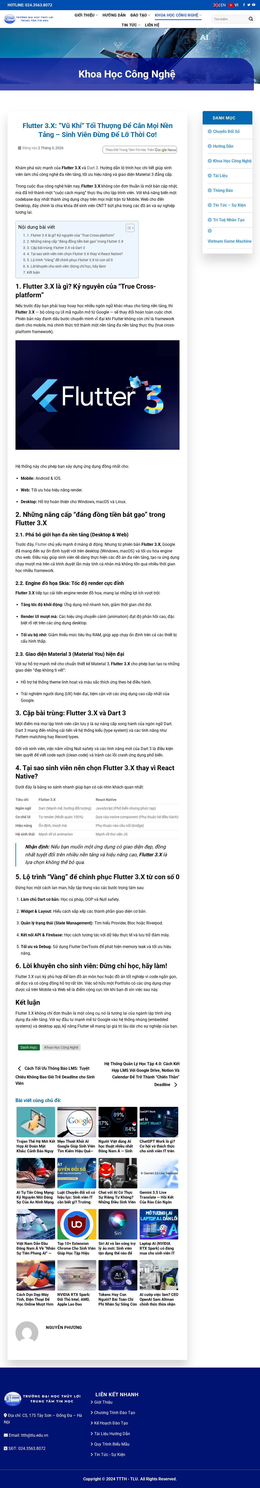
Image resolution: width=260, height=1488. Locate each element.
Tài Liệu (220, 175)
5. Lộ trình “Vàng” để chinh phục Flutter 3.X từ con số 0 (70, 260)
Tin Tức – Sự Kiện (229, 205)
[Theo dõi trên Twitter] (248, 5)
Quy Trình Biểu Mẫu (111, 1444)
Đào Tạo (139, 15)
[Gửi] (251, 19)
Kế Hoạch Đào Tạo (111, 1423)
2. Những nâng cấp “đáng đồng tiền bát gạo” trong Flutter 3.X (75, 241)
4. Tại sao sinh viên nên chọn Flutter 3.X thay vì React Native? (75, 254)
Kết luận (33, 272)
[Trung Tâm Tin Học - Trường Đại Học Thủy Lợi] (29, 19)
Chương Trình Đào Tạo (114, 1412)
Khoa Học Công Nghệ (176, 15)
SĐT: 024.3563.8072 (26, 1448)
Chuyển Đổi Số (226, 131)
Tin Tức (129, 25)
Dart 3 (92, 167)
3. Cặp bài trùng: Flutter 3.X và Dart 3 (56, 248)
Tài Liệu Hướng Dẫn (112, 1433)
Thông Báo (223, 190)
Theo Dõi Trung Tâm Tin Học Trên (129, 150)
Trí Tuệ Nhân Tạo (229, 220)
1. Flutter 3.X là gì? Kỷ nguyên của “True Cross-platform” (71, 235)
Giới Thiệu (84, 15)
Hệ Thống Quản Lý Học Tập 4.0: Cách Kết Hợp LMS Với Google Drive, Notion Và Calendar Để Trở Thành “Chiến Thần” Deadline (142, 1074)
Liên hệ (152, 25)
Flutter (41, 544)
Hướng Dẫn (114, 15)
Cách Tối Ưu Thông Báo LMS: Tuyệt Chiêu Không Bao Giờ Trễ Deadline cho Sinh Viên (55, 1076)
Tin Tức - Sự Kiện (109, 1454)
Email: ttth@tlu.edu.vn (28, 1435)
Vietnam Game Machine (230, 241)
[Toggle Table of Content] (127, 228)
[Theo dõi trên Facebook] (244, 5)
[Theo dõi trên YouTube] (253, 5)
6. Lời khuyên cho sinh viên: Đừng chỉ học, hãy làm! (66, 266)
